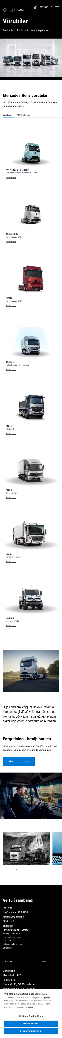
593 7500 (8, 908)
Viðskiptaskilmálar (10, 940)
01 (4, 869)
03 (12, 869)
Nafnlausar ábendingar (12, 944)
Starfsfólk (8, 926)
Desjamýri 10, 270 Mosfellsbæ (19, 984)
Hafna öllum (30, 1024)
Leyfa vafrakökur (31, 1031)
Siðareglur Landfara (11, 933)
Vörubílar (7, 115)
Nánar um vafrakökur (24, 1007)
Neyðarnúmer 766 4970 (15, 912)
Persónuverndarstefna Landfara (16, 929)
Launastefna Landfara (12, 937)
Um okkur (8, 961)
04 (16, 869)
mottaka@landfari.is (13, 917)
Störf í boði (9, 921)
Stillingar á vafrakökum (31, 1016)
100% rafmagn (23, 115)
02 (8, 869)
